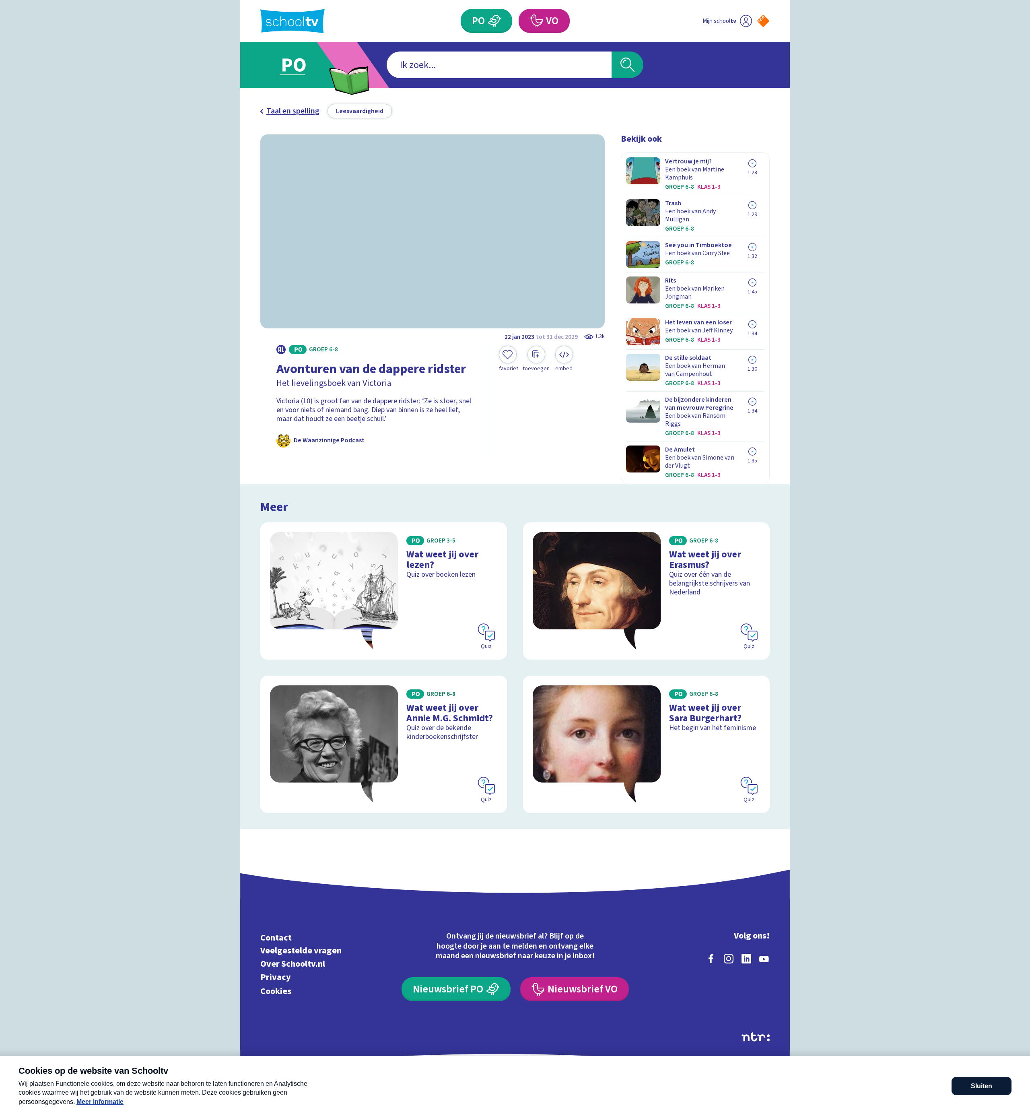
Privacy (275, 977)
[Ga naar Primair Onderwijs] (300, 65)
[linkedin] (746, 958)
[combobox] (499, 65)
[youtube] (764, 958)
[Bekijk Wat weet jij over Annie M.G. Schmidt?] (383, 744)
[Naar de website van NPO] (763, 20)
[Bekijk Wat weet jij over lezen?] (383, 591)
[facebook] (711, 958)
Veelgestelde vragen (301, 951)
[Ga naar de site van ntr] (756, 1037)
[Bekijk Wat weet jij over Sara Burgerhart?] (646, 744)
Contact (276, 937)
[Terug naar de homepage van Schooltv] (292, 21)
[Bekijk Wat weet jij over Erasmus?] (646, 591)
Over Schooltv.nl (292, 964)
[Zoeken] (627, 65)
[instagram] (728, 958)
